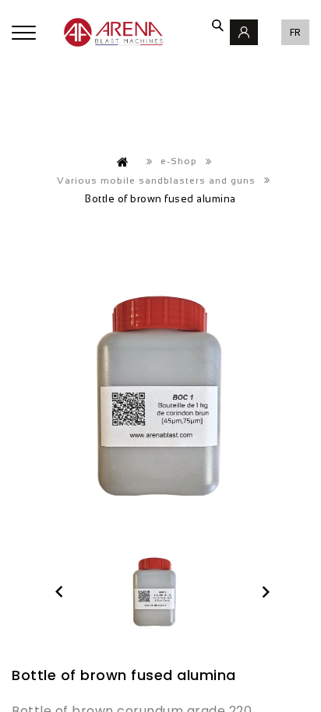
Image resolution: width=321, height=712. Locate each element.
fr (296, 32)
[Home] (123, 162)
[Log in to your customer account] (244, 32)
